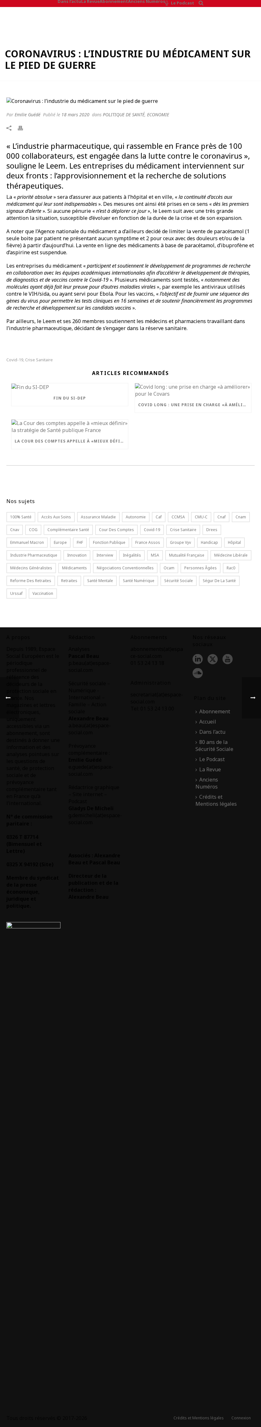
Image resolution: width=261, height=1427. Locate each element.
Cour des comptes (116, 529)
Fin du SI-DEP (69, 398)
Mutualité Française (186, 555)
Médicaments (74, 568)
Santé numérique (138, 580)
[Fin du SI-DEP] (69, 387)
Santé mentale (100, 580)
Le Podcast (182, 3)
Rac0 (231, 568)
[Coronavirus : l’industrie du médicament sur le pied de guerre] (130, 101)
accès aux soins (56, 517)
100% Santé (21, 517)
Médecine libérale (231, 555)
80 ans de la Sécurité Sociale (214, 746)
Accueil (207, 721)
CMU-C (201, 517)
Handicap (209, 542)
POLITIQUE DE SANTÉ (124, 115)
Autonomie (136, 517)
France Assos (147, 542)
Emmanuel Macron (27, 542)
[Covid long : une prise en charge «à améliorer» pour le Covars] (193, 390)
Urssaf (16, 593)
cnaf (221, 517)
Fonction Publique (109, 542)
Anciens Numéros (146, 1)
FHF (80, 542)
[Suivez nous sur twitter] (213, 659)
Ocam (169, 568)
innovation (77, 555)
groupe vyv (180, 542)
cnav (14, 529)
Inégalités (132, 555)
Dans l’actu (69, 1)
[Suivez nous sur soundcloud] (198, 673)
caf (159, 517)
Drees (211, 529)
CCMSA (178, 517)
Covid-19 (14, 360)
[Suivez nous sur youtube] (227, 659)
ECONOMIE (158, 115)
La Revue (90, 1)
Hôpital (234, 542)
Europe (60, 542)
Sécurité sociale (178, 580)
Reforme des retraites (30, 580)
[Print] (23, 127)
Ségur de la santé (219, 580)
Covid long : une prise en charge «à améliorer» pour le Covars (194, 404)
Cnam (241, 517)
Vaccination (42, 593)
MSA (155, 555)
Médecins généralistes (31, 568)
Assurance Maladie (98, 517)
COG (33, 529)
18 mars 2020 (75, 115)
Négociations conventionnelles (125, 568)
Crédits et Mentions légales (216, 800)
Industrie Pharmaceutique (33, 555)
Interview (104, 555)
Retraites (69, 580)
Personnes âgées (200, 568)
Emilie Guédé (27, 115)
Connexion (241, 1418)
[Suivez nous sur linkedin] (198, 659)
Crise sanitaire (39, 360)
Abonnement (114, 1)
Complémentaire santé (68, 529)
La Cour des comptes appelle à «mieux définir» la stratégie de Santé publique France (71, 441)
